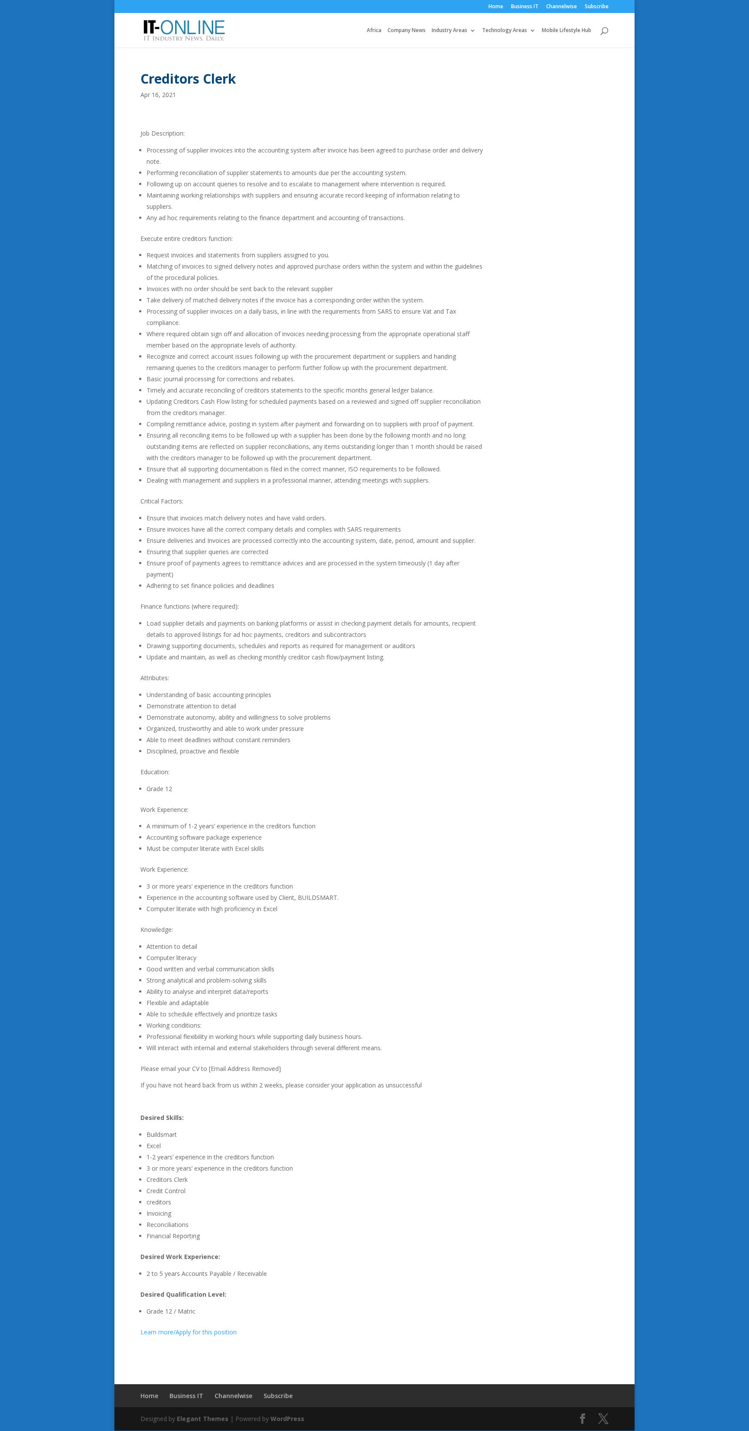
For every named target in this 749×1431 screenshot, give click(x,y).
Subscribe (597, 7)
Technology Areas (504, 30)
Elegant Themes (202, 1419)
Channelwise (561, 7)
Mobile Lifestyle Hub (566, 30)
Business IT (524, 7)
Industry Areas (449, 30)
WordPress (287, 1419)
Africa (374, 30)
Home (495, 7)
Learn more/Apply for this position (188, 1332)
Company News (407, 30)
